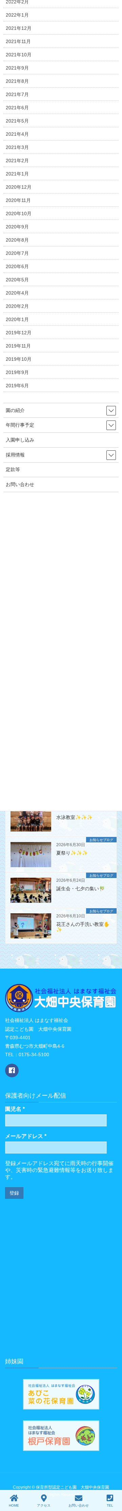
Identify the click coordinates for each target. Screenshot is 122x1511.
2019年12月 (19, 332)
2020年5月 (17, 279)
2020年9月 (17, 226)
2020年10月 (19, 213)
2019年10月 (19, 359)
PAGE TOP (118, 1477)
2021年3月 (17, 147)
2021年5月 (17, 121)
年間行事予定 (20, 425)
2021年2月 (17, 160)
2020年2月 (17, 306)
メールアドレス (25, 1136)
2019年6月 (17, 385)
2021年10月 (19, 54)
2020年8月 (17, 240)
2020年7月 (17, 253)
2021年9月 (17, 68)
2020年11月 (18, 200)
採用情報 (15, 455)
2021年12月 (19, 28)
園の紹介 (15, 410)
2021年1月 (17, 173)
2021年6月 (17, 107)
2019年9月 (17, 372)
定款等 (13, 469)
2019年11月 (18, 346)
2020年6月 (17, 266)
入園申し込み (20, 440)
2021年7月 (17, 94)
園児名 (15, 1109)
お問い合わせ (20, 484)
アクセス (43, 1505)
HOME (14, 1505)
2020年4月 (17, 293)
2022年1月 (17, 15)
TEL (110, 1505)
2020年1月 (17, 319)
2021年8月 (17, 81)
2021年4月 (17, 134)
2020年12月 (19, 187)
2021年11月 (18, 41)
